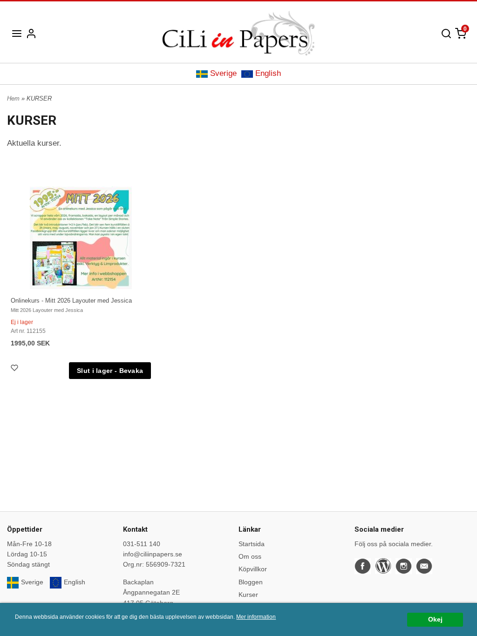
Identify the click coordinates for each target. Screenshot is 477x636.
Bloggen (250, 582)
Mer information (256, 617)
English (268, 73)
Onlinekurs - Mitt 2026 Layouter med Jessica (71, 300)
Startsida (251, 544)
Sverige (223, 73)
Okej (435, 619)
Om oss (249, 556)
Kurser (248, 594)
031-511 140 (141, 544)
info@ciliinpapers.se (152, 554)
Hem (13, 98)
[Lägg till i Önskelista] (15, 369)
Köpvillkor (252, 569)
